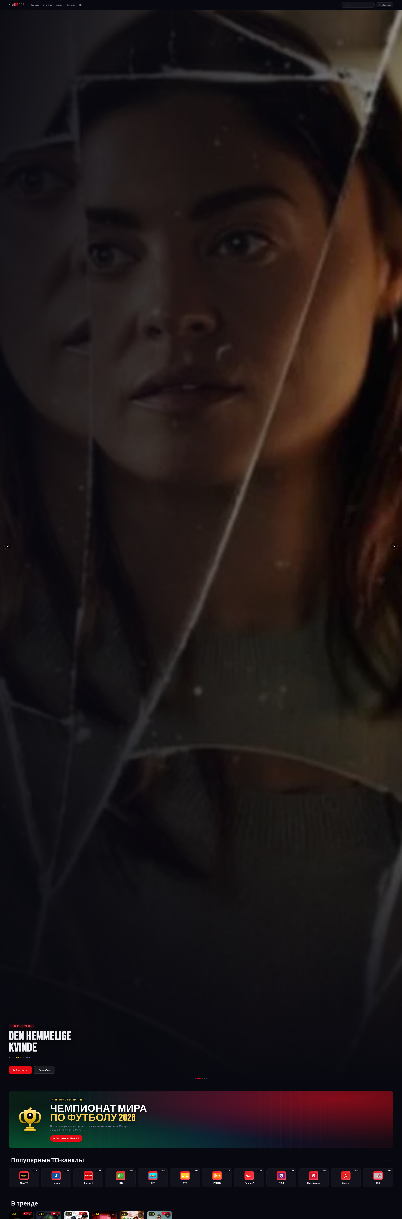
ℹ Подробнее (44, 1070)
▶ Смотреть (20, 1070)
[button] (201, 1119)
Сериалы (47, 5)
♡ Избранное (384, 5)
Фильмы (35, 5)
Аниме (59, 5)
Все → (390, 1160)
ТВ (80, 5)
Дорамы (71, 5)
